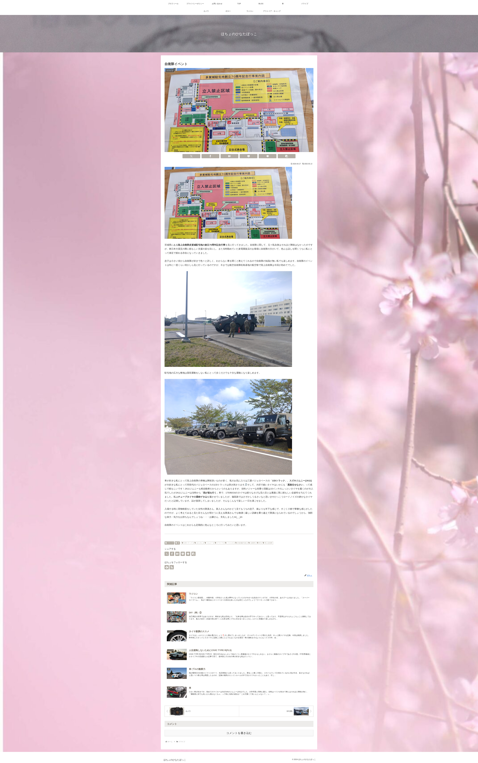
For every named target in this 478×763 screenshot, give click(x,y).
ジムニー (210, 543)
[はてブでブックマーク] (230, 156)
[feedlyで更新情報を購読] (167, 567)
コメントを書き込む (239, 733)
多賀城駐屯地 (241, 543)
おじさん (200, 543)
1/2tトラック (188, 543)
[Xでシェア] (191, 156)
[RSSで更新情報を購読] (172, 567)
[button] (287, 156)
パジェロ (230, 543)
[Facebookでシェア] (210, 156)
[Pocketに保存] (249, 156)
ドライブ (170, 543)
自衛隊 (252, 543)
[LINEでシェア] (268, 156)
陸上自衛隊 (268, 543)
